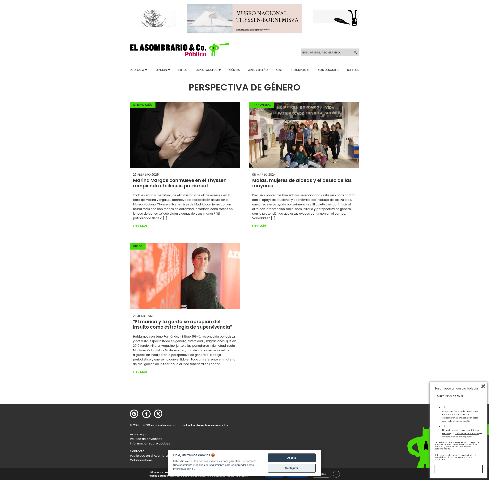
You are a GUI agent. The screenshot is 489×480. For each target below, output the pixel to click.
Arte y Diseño (258, 70)
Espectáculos (206, 70)
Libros (183, 70)
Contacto (137, 451)
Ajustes (321, 474)
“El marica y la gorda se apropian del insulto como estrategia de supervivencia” (182, 324)
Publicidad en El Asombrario (151, 455)
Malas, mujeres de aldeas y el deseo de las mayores (302, 183)
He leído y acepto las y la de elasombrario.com (462, 433)
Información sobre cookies (150, 443)
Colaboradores (141, 460)
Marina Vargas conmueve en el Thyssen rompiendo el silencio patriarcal (180, 183)
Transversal (300, 70)
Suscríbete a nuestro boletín (456, 388)
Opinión (161, 70)
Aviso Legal (138, 434)
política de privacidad (467, 433)
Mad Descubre (328, 70)
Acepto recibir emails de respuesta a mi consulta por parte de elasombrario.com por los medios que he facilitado (462, 416)
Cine (279, 70)
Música (234, 70)
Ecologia (137, 70)
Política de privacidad (146, 439)
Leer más (140, 226)
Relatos (353, 70)
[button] (179, 49)
